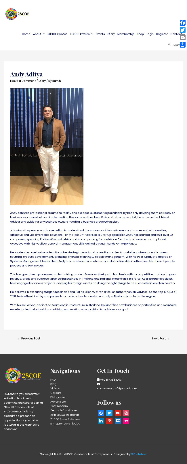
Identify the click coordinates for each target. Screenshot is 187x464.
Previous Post (29, 338)
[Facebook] (182, 22)
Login (150, 34)
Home (26, 34)
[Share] (182, 44)
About (37, 34)
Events (100, 34)
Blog (53, 384)
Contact (176, 34)
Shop (140, 34)
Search (177, 45)
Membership (125, 34)
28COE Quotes (57, 34)
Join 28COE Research (64, 415)
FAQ (53, 380)
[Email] (182, 37)
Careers (55, 393)
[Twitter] (182, 30)
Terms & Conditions (63, 410)
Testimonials (59, 406)
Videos (55, 388)
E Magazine (58, 397)
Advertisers (58, 401)
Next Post (160, 338)
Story (111, 34)
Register (162, 34)
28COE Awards (80, 34)
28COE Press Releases (65, 419)
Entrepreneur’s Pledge (65, 423)
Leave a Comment (23, 81)
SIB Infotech (139, 454)
